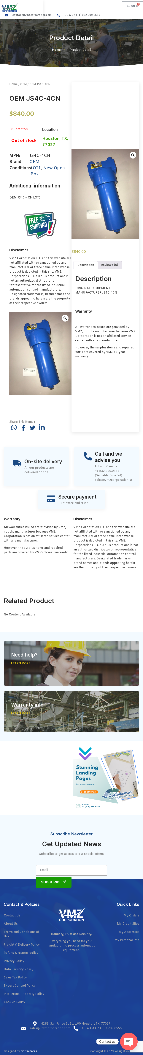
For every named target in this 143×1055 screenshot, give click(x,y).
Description (85, 265)
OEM (23, 84)
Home (13, 84)
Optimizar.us (29, 1051)
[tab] (86, 265)
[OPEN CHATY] (129, 1041)
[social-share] (14, 427)
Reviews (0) (109, 265)
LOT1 (36, 168)
